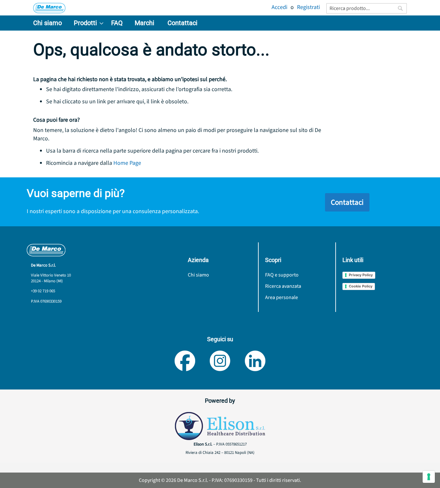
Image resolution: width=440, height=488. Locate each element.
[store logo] (49, 8)
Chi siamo (198, 274)
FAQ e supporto (282, 274)
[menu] (220, 23)
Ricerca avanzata (283, 286)
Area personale (281, 297)
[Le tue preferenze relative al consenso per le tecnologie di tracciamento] (429, 477)
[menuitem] (47, 23)
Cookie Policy (360, 286)
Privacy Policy (361, 275)
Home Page (127, 163)
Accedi (279, 7)
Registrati (308, 7)
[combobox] (366, 8)
